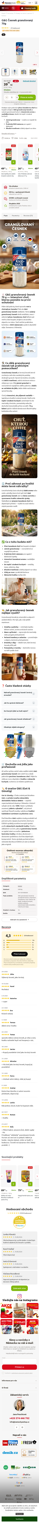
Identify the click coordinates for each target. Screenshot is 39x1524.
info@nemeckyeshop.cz (19, 1422)
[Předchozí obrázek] (2, 53)
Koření (20, 886)
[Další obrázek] (37, 53)
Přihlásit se (19, 1367)
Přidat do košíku (26, 97)
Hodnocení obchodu (19, 1209)
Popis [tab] (6, 215)
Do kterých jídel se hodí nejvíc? (19, 711)
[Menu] (3, 8)
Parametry (15, 215)
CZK (29, 3)
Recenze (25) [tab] (28, 215)
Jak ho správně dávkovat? (19, 703)
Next (37, 154)
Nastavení (19, 1514)
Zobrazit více (19, 1288)
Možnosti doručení (29, 81)
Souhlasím (19, 1519)
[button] (13, 162)
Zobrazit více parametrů (18, 920)
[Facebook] (16, 1427)
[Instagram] (22, 1427)
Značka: (23, 138)
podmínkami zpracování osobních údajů (22, 1373)
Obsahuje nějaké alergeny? (19, 727)
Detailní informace (8, 133)
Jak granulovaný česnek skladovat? (19, 719)
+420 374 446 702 (19, 1418)
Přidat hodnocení (19, 954)
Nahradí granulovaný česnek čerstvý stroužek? (19, 693)
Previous (2, 154)
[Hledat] (13, 8)
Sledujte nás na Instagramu (20, 1300)
